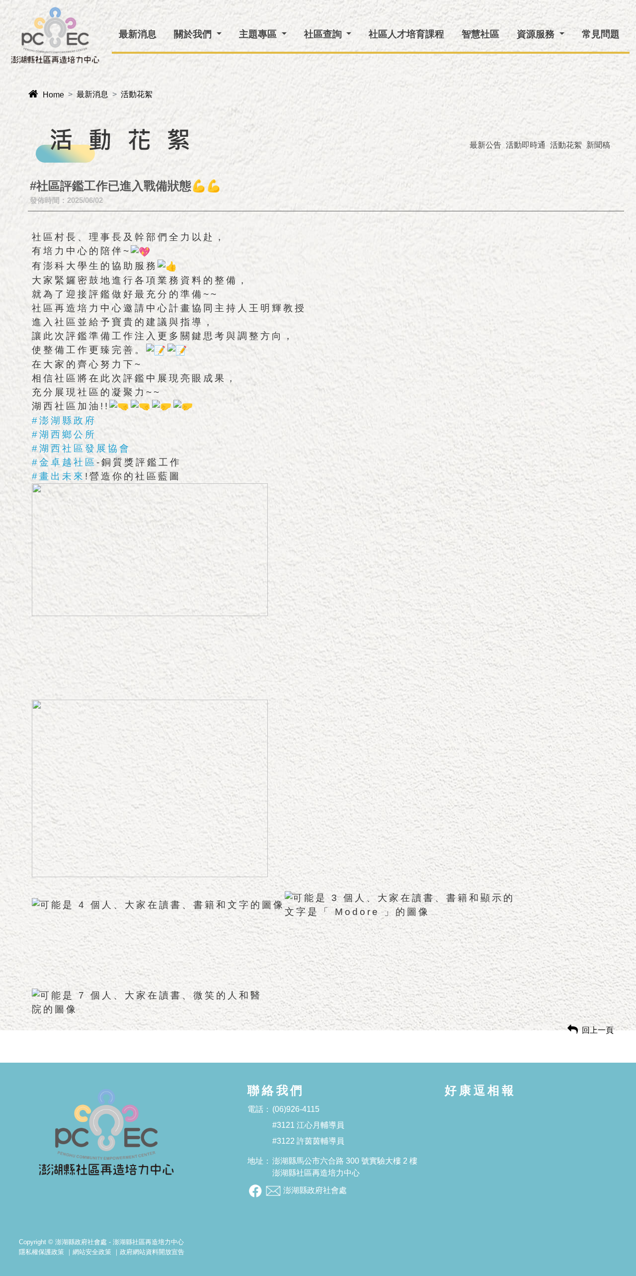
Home (46, 95)
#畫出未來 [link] (58, 476)
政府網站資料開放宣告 (152, 1252)
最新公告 (485, 145)
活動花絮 (137, 94)
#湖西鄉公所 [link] (64, 434)
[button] (198, 34)
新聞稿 (598, 145)
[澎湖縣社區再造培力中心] (55, 35)
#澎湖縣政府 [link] (64, 420)
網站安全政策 (92, 1252)
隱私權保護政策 (41, 1252)
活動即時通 (526, 145)
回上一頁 (590, 1030)
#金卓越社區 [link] (64, 462)
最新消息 (92, 94)
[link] (150, 549)
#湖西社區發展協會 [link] (81, 448)
